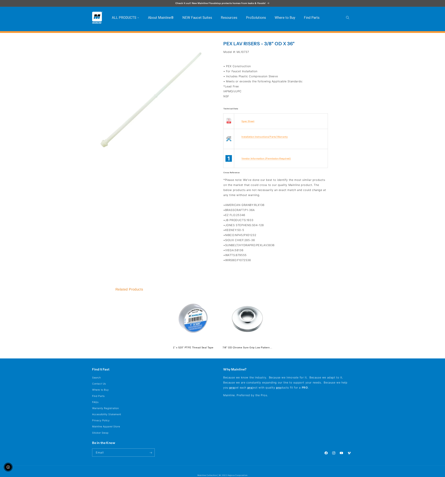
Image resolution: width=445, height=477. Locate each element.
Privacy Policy (101, 420)
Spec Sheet (247, 121)
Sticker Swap (100, 432)
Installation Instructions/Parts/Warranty (264, 136)
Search (96, 377)
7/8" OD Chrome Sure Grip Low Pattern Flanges (251, 347)
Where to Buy (100, 389)
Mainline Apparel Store (106, 426)
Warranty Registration (105, 408)
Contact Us (99, 383)
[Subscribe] (151, 453)
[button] (347, 17)
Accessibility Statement (106, 414)
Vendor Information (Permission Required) (266, 158)
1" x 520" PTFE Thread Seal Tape (193, 347)
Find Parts (98, 395)
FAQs (95, 402)
